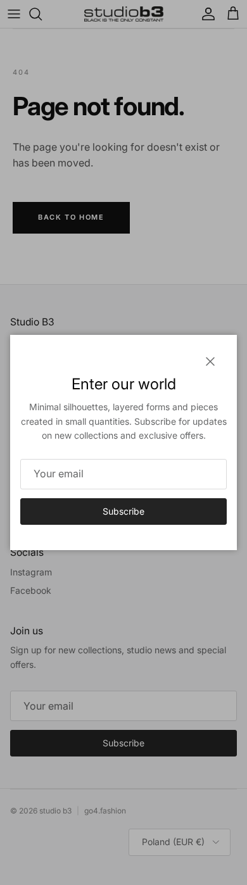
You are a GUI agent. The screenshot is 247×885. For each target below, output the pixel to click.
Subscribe (123, 511)
